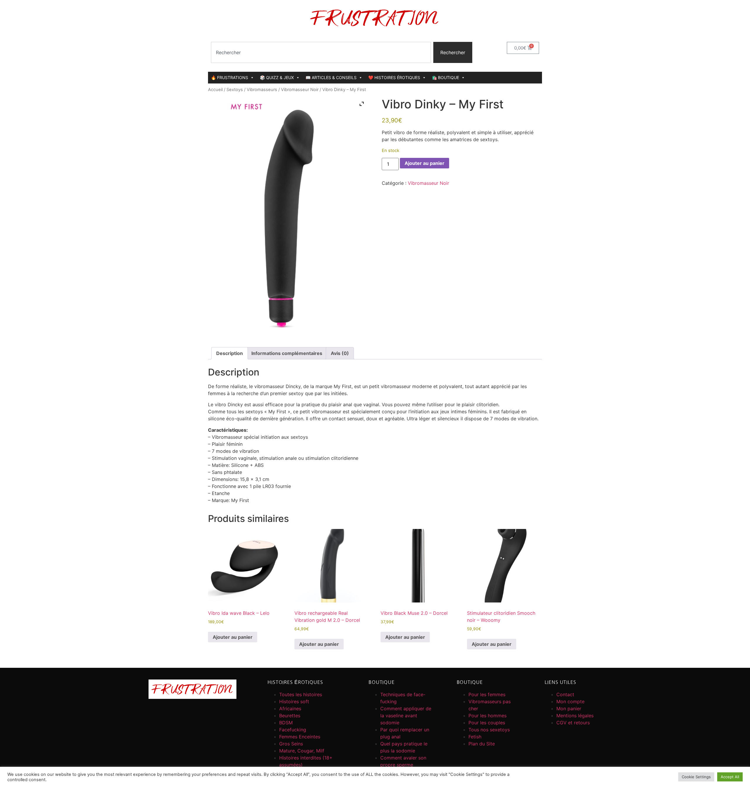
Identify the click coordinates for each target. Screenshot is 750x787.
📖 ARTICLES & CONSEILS (331, 77)
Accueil (215, 89)
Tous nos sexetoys (489, 730)
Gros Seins (291, 744)
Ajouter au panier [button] (233, 637)
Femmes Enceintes (299, 737)
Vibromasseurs (262, 89)
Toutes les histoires (300, 694)
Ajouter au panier (424, 163)
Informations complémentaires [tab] (286, 353)
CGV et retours (573, 722)
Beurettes (289, 715)
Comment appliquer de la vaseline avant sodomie (405, 715)
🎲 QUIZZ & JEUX (277, 77)
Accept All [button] (730, 776)
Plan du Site (481, 744)
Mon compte (570, 701)
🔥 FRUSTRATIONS (229, 77)
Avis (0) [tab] (340, 353)
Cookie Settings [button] (696, 776)
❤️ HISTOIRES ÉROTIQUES (394, 77)
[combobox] (321, 52)
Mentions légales (575, 715)
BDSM (286, 722)
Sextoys (234, 89)
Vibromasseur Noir (299, 89)
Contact (565, 694)
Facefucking (292, 730)
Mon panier (568, 708)
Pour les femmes (486, 694)
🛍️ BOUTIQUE (445, 77)
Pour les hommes (487, 715)
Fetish (474, 737)
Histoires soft (294, 701)
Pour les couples (486, 722)
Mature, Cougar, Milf (301, 751)
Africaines (290, 708)
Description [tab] (229, 353)
